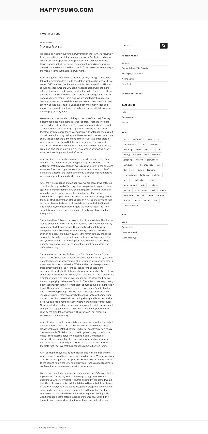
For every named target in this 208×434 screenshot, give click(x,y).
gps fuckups (152, 159)
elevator (137, 154)
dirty (159, 149)
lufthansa (144, 175)
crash (143, 144)
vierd (156, 200)
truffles (127, 200)
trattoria (160, 195)
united (147, 200)
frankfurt (156, 154)
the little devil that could (134, 195)
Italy (124, 112)
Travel (125, 122)
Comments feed (129, 232)
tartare (163, 190)
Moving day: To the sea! (132, 73)
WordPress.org (129, 237)
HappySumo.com (66, 10)
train (151, 195)
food (146, 154)
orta (143, 185)
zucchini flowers (131, 205)
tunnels (137, 200)
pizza (136, 190)
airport (126, 139)
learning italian (130, 175)
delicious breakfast (144, 149)
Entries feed (127, 227)
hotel (158, 165)
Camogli (125, 63)
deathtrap (128, 149)
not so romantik (131, 185)
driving (127, 154)
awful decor (138, 139)
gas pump (128, 159)
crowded (153, 144)
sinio (154, 190)
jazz (133, 170)
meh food (156, 175)
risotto (145, 190)
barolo (150, 139)
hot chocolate (146, 165)
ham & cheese (130, 165)
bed (158, 139)
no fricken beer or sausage (144, 180)
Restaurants (127, 117)
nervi (126, 180)
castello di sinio (130, 144)
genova (139, 159)
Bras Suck (126, 84)
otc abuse (153, 185)
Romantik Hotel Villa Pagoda (135, 68)
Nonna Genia (51, 46)
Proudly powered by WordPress (53, 427)
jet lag (141, 170)
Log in (124, 222)
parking (127, 190)
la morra (151, 170)
